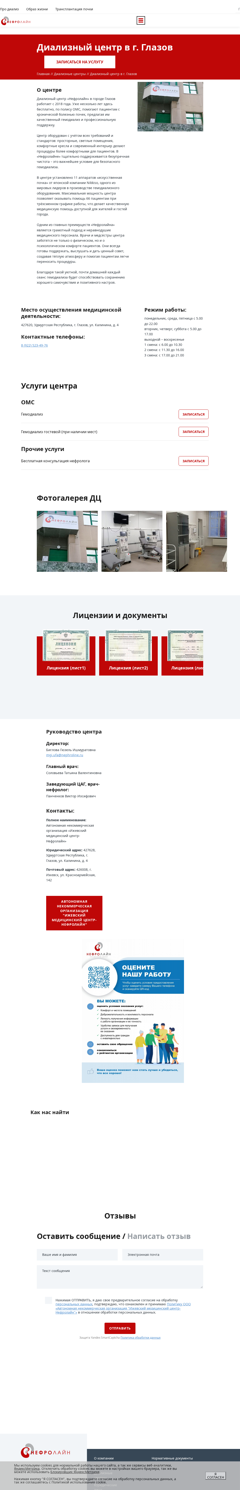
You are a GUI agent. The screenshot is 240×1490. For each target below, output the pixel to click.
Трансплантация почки (74, 9)
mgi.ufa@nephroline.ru (64, 755)
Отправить (120, 1328)
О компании (104, 1458)
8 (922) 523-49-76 (34, 345)
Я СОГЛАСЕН (215, 1475)
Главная (43, 74)
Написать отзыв (159, 1236)
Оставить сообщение (78, 1236)
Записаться (194, 414)
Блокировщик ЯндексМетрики (74, 1472)
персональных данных (74, 1304)
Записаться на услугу (79, 62)
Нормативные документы (172, 1458)
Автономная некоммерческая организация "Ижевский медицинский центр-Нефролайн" (74, 913)
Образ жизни (37, 9)
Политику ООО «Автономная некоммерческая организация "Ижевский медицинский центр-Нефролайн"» (123, 1308)
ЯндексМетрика (27, 1468)
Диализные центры (70, 74)
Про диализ (9, 9)
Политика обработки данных (140, 1338)
